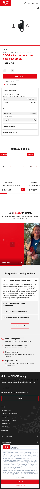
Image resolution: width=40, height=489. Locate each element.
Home (5, 50)
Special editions (5, 423)
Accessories (4, 430)
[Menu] (37, 3)
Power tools (4, 427)
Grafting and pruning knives (8, 420)
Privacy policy (25, 392)
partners (11, 452)
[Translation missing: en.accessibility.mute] (20, 263)
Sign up (20, 398)
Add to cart (20, 76)
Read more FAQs (20, 326)
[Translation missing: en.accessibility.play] (12, 244)
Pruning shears (5, 417)
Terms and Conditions (15, 392)
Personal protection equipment (9, 413)
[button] (25, 3)
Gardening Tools (6, 410)
